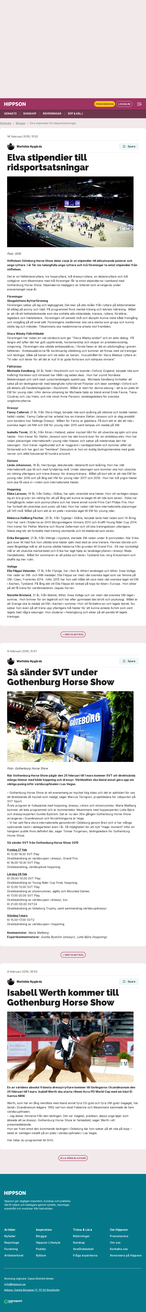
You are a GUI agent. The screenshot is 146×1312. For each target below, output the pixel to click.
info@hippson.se (15, 1284)
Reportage (11, 1242)
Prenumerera (105, 104)
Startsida (5, 123)
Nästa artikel (74, 634)
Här (9, 1140)
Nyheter (10, 1236)
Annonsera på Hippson (126, 1255)
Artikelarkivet (14, 1255)
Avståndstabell (83, 1249)
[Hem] (15, 104)
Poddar (41, 1249)
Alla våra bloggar (73, 1158)
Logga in (124, 104)
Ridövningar (81, 1236)
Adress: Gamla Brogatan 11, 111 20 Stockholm (31, 1289)
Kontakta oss (119, 1249)
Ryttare (41, 1255)
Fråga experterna (85, 1255)
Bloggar (20, 123)
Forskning (11, 1249)
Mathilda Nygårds (29, 146)
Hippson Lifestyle (48, 1242)
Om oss (115, 1242)
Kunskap (79, 1242)
